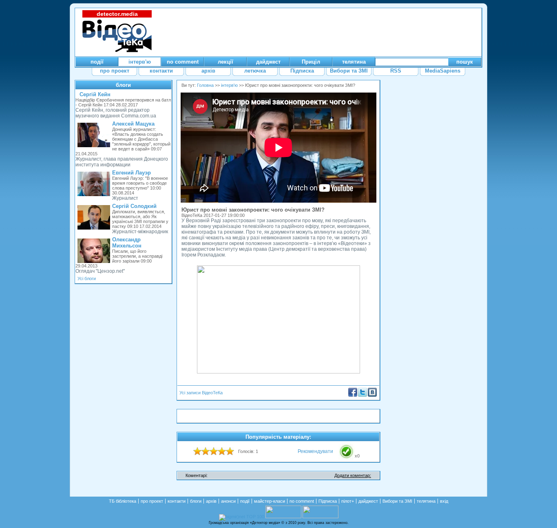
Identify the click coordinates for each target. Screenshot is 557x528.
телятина (426, 501)
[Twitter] (362, 395)
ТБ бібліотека (122, 501)
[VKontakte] (372, 395)
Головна (205, 85)
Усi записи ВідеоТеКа (201, 392)
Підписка (327, 501)
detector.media (117, 14)
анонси (228, 501)
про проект (152, 501)
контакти (177, 501)
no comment (302, 501)
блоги (123, 85)
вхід (444, 501)
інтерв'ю (229, 85)
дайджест (368, 501)
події (245, 501)
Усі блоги (86, 278)
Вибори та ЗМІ (397, 501)
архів (211, 501)
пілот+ (347, 501)
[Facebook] (353, 395)
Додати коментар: (352, 475)
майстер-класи (269, 501)
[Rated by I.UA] (283, 516)
